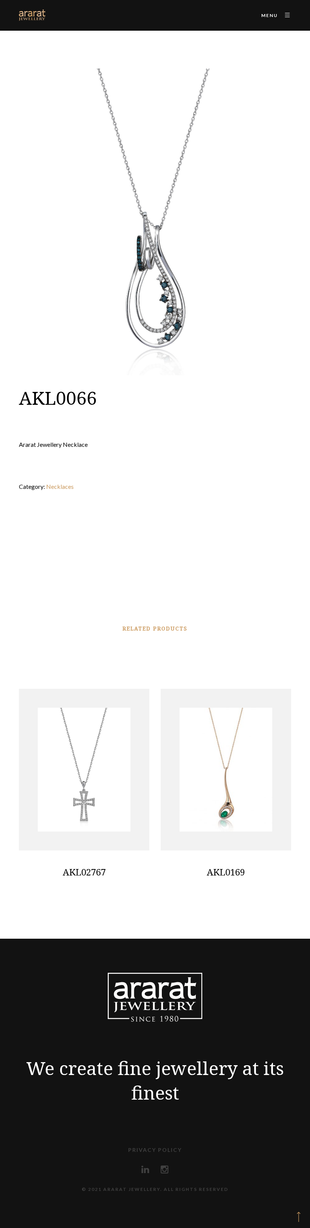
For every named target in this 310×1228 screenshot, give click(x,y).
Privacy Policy (155, 1150)
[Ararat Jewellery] (32, 15)
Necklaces (60, 486)
